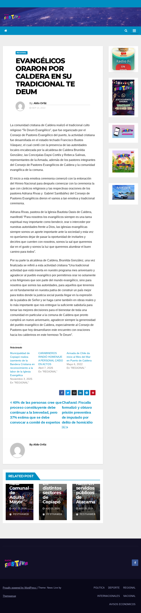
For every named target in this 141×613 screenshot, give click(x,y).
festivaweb (20, 514)
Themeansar (9, 596)
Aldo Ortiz (40, 103)
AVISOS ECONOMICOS (122, 604)
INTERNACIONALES (108, 596)
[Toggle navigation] (134, 30)
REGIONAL (21, 53)
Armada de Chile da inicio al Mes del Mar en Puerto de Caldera (79, 357)
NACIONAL (129, 596)
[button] (126, 30)
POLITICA (99, 587)
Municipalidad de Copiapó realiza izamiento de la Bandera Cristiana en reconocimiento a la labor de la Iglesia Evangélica (22, 364)
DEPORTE (114, 587)
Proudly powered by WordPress (20, 587)
